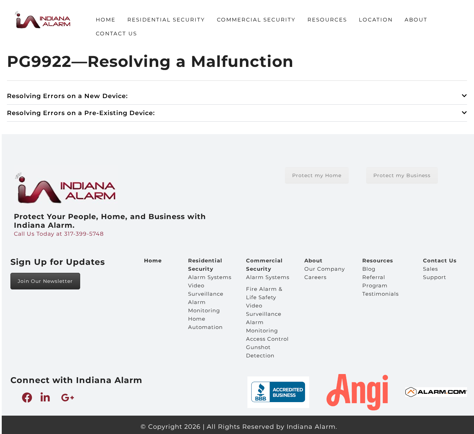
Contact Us (116, 33)
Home (106, 19)
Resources (327, 19)
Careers (315, 277)
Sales (430, 269)
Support (434, 277)
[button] (237, 96)
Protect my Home (316, 175)
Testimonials (380, 293)
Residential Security (166, 19)
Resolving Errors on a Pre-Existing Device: (81, 113)
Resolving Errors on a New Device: (67, 96)
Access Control (267, 339)
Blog (368, 269)
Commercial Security (256, 19)
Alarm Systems (209, 277)
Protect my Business (402, 175)
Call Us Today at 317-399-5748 (59, 234)
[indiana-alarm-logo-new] (42, 19)
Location (376, 19)
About (416, 19)
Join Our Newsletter (45, 281)
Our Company (324, 269)
